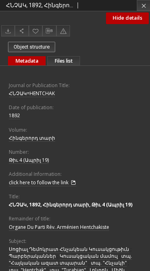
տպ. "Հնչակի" (109, 262)
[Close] (143, 5)
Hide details (127, 17)
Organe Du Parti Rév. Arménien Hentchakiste (59, 227)
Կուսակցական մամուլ (89, 256)
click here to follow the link (39, 182)
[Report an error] (63, 30)
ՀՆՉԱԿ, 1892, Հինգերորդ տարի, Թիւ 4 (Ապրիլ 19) (70, 204)
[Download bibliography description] (49, 31)
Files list (63, 60)
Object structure (32, 47)
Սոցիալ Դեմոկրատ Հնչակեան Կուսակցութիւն (69, 249)
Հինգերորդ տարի (32, 137)
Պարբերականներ (32, 256)
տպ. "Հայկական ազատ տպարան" (70, 259)
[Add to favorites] (35, 30)
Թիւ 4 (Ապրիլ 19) (29, 160)
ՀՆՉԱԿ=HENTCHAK (32, 93)
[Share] (21, 30)
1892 (14, 115)
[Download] (8, 30)
